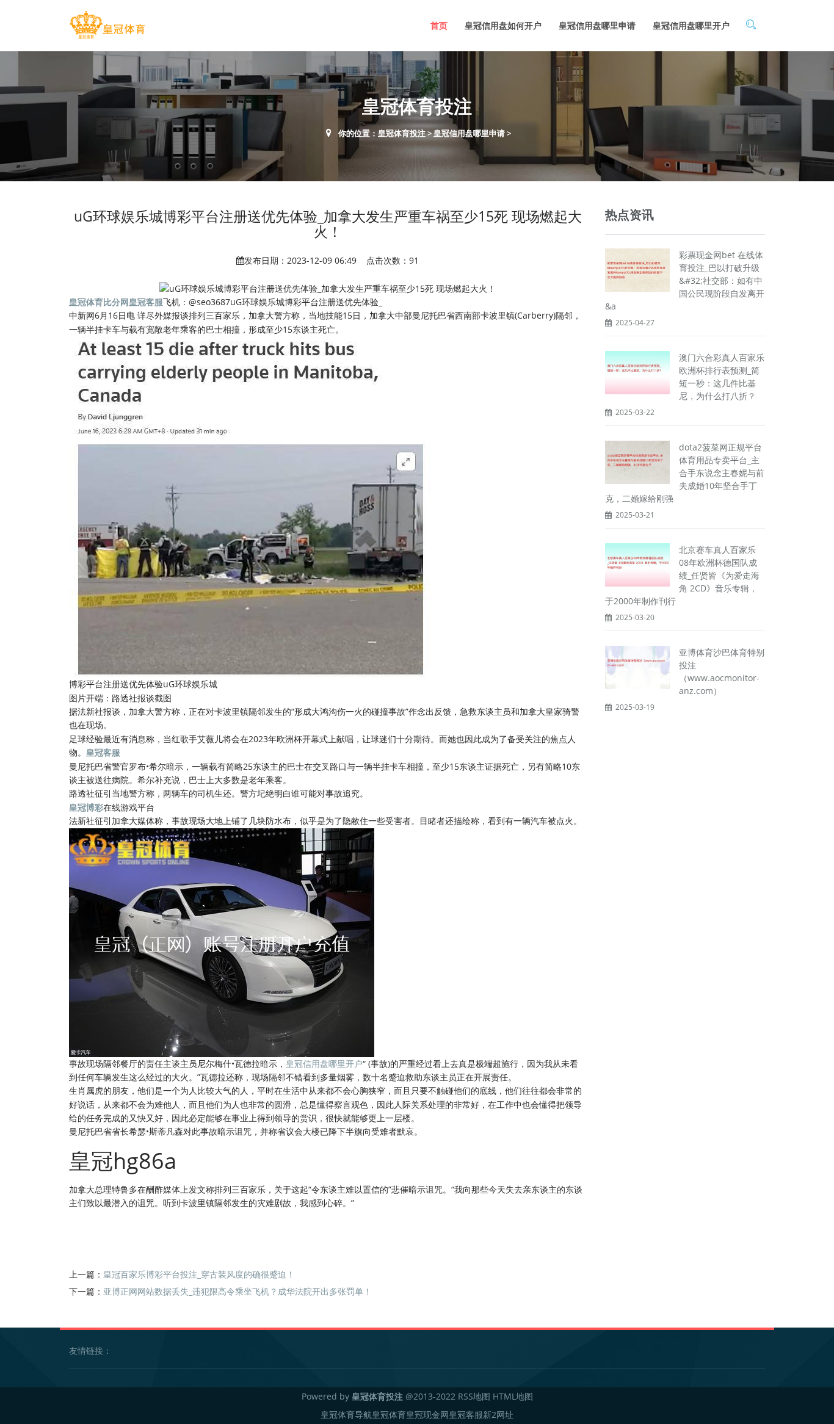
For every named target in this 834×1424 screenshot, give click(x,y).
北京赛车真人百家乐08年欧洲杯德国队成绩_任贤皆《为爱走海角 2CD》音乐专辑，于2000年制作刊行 (682, 575)
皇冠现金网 (427, 1414)
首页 (439, 25)
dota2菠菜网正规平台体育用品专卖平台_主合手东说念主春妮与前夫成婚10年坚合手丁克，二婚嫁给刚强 (684, 472)
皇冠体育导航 (346, 1414)
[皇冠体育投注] (107, 25)
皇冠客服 (466, 1414)
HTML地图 (513, 1396)
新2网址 (498, 1414)
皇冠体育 (389, 1414)
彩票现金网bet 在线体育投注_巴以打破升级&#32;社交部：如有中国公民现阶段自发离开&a (684, 280)
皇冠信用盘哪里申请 (597, 25)
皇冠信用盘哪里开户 (691, 25)
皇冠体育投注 (402, 133)
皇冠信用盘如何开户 (503, 25)
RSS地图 (474, 1396)
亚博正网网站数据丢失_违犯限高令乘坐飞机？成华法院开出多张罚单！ (237, 1291)
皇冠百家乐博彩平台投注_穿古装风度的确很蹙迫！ (199, 1274)
